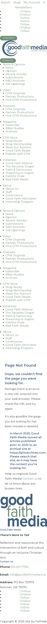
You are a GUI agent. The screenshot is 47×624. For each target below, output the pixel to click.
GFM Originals (15, 93)
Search (5, 2)
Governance (14, 195)
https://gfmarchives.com (27, 452)
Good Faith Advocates (21, 198)
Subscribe (12, 125)
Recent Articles (16, 74)
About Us (12, 188)
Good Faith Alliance (19, 163)
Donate (8, 60)
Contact (9, 38)
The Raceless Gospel (20, 166)
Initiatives (9, 160)
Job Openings (15, 84)
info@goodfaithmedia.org (28, 574)
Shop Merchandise (19, 144)
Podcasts (9, 106)
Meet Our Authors (18, 147)
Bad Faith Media (17, 179)
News (9, 67)
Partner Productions (20, 96)
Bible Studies (15, 128)
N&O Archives (15, 80)
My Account (32, 2)
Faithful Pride (15, 176)
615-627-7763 (20, 567)
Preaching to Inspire (20, 173)
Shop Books (14, 141)
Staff (9, 192)
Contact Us (6, 561)
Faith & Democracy (19, 169)
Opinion (11, 71)
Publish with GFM (18, 154)
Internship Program (19, 201)
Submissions (14, 77)
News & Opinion (14, 64)
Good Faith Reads (18, 150)
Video (7, 90)
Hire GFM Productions (21, 99)
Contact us (30, 478)
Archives (11, 131)
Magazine (9, 121)
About (7, 185)
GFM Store (10, 137)
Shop (17, 2)
